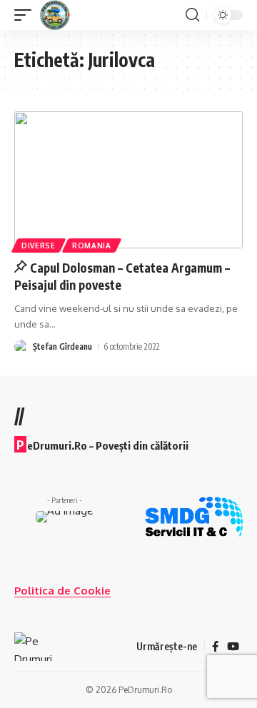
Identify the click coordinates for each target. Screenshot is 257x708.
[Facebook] (215, 646)
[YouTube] (233, 646)
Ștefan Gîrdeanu (62, 346)
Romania (91, 245)
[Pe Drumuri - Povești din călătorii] (55, 15)
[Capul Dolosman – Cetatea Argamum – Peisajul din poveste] (128, 179)
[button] (26, 15)
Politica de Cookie (62, 590)
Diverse (38, 245)
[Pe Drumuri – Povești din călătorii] (33, 646)
